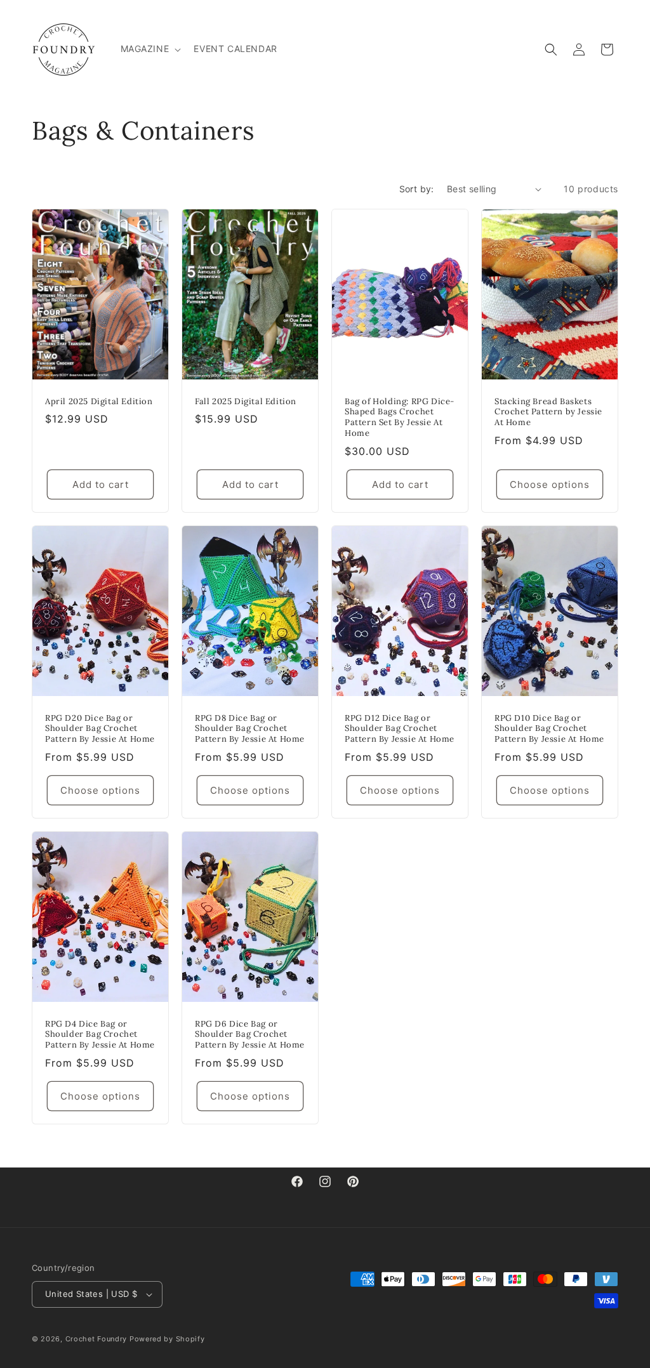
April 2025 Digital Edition (99, 402)
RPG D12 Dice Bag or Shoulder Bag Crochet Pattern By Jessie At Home (399, 729)
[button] (150, 49)
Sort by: (416, 188)
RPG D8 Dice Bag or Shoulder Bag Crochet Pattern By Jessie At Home (250, 729)
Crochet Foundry (96, 1338)
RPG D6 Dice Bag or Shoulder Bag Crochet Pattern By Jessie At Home (250, 1035)
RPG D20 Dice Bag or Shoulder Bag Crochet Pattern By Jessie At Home (100, 729)
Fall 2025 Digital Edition (245, 402)
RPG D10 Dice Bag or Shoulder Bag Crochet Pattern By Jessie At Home (549, 729)
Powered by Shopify (167, 1338)
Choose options (550, 484)
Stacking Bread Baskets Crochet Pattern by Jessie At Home (548, 412)
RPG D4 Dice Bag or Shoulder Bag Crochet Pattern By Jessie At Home (100, 1035)
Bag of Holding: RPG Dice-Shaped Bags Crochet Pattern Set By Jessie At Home (399, 418)
